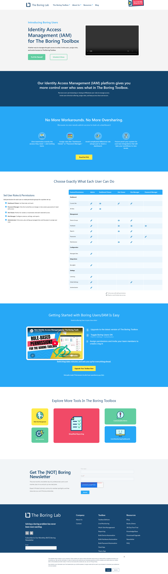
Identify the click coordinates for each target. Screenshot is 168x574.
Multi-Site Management (40, 421)
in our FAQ (100, 375)
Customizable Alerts (120, 421)
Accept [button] (108, 570)
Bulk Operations (40, 439)
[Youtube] (31, 533)
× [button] (124, 556)
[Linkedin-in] (27, 533)
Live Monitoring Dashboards (120, 439)
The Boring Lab (40, 5)
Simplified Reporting (76, 434)
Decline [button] (116, 570)
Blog (97, 5)
